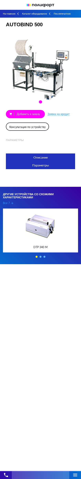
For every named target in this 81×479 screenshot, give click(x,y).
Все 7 (8, 203)
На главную (9, 13)
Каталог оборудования (34, 13)
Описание (40, 157)
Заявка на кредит (59, 114)
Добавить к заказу (24, 114)
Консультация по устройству (27, 127)
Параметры (40, 165)
